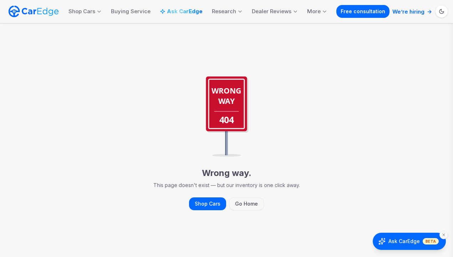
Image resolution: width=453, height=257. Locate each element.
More (314, 11)
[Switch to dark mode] (441, 11)
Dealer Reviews (271, 11)
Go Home (246, 204)
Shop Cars (81, 11)
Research (224, 11)
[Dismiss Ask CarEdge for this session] (443, 235)
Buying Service (131, 11)
